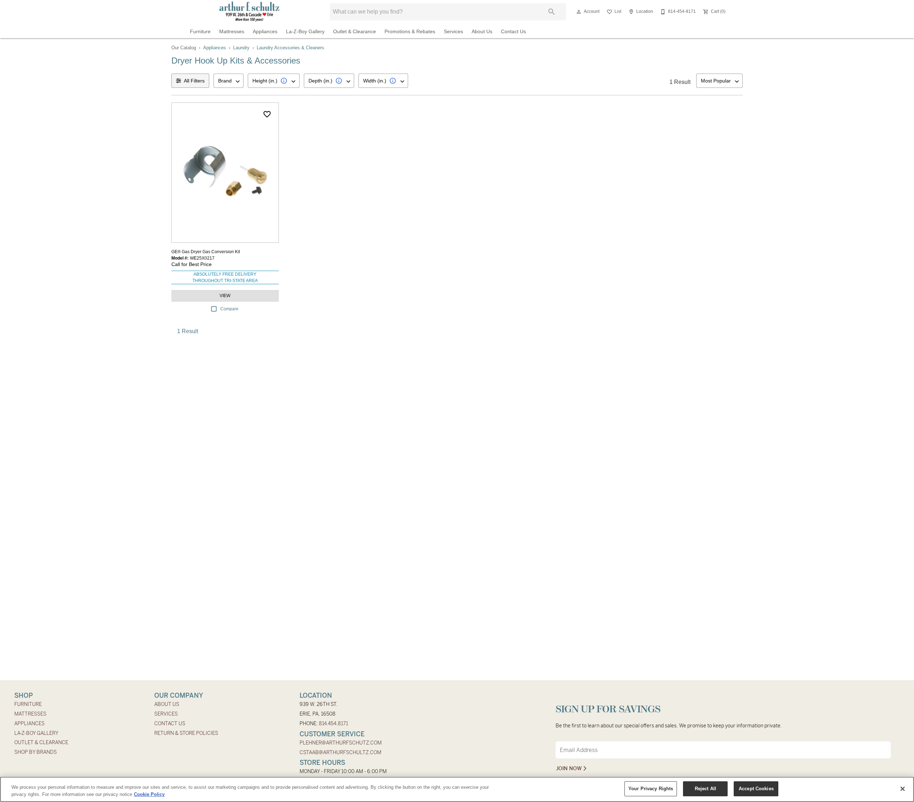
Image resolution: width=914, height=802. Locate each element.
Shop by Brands (35, 752)
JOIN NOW (569, 768)
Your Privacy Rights (650, 788)
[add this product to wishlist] (267, 114)
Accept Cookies (756, 788)
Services (453, 31)
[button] (578, 11)
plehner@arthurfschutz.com (341, 743)
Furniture (200, 31)
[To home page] (249, 11)
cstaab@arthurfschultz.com (340, 752)
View (225, 295)
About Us (482, 31)
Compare (229, 308)
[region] (457, 789)
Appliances (265, 31)
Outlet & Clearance (354, 31)
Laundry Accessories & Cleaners (290, 47)
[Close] (902, 789)
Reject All (705, 788)
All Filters (194, 81)
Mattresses (231, 31)
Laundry (241, 47)
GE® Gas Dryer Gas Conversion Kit (205, 251)
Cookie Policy (149, 794)
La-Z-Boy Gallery (305, 31)
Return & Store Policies (186, 733)
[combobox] (228, 81)
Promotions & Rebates (410, 31)
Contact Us (513, 31)
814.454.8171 (333, 723)
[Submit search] (551, 11)
